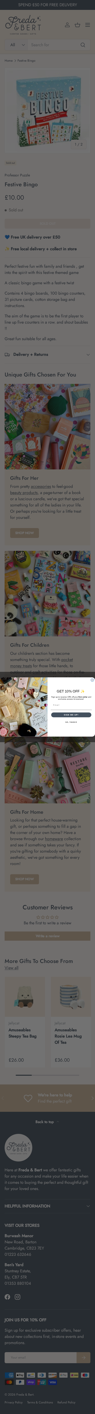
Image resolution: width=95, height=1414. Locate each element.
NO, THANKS (71, 722)
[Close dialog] (92, 680)
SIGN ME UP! (71, 715)
